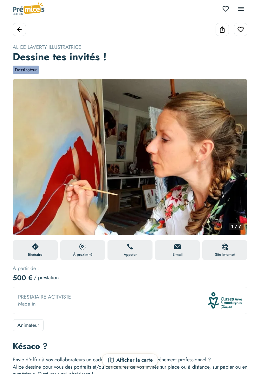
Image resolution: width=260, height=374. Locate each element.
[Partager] (222, 29)
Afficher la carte (134, 360)
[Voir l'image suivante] (236, 160)
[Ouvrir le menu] (241, 9)
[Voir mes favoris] (225, 9)
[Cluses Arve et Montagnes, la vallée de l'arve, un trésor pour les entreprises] (225, 300)
